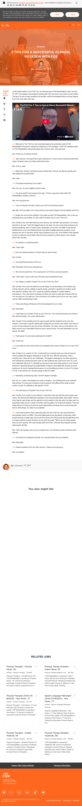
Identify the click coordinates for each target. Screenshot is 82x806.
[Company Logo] (6, 25)
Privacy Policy (67, 800)
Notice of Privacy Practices (53, 800)
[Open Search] (70, 25)
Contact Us (76, 800)
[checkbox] (36, 666)
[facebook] (4, 792)
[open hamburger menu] (3, 25)
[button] (73, 25)
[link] (22, 531)
